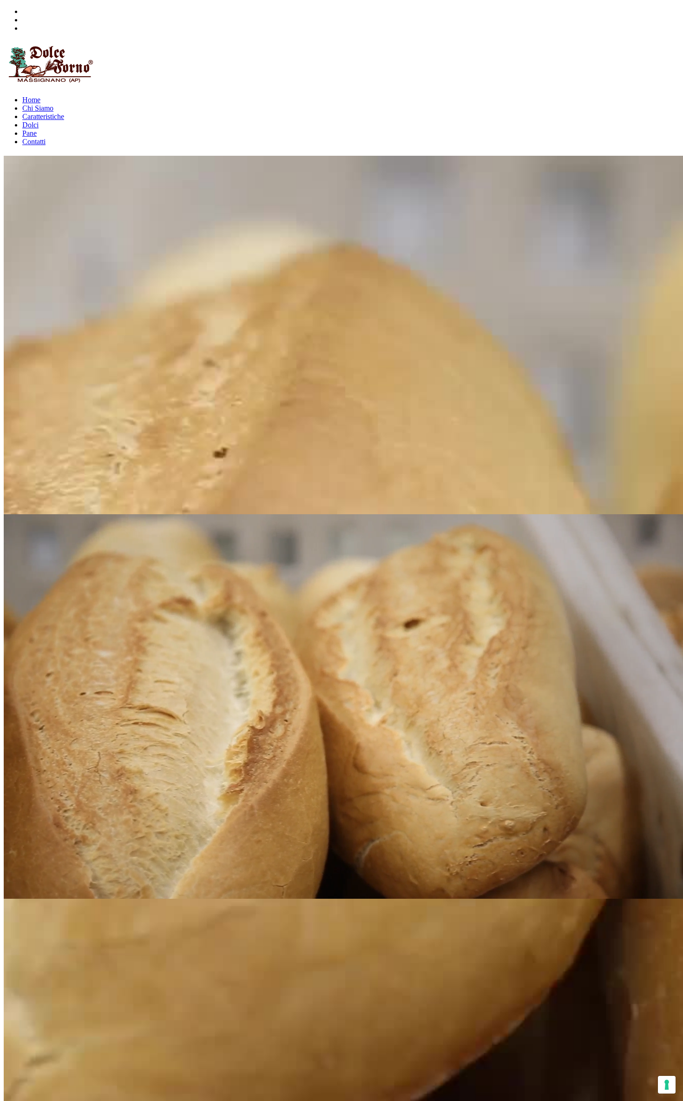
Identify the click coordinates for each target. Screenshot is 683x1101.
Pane (29, 133)
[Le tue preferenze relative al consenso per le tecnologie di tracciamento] (667, 1085)
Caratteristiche (43, 116)
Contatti (34, 142)
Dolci (30, 125)
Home (31, 100)
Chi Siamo (37, 108)
